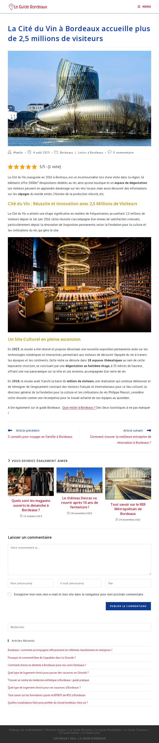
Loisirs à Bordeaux (90, 152)
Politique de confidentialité (25, 730)
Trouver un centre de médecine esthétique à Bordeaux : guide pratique (48, 680)
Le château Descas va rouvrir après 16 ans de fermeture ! (79, 503)
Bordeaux (66, 152)
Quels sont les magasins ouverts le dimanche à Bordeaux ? (31, 505)
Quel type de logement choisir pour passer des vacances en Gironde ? (48, 672)
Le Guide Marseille (81, 730)
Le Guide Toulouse (135, 730)
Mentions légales (55, 730)
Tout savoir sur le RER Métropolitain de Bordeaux (128, 509)
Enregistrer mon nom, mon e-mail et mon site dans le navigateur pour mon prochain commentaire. (79, 594)
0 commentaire (123, 152)
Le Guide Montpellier (108, 730)
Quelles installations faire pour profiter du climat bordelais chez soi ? (48, 702)
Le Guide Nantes (69, 733)
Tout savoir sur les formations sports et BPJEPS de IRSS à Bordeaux (47, 695)
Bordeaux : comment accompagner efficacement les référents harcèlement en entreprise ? (60, 650)
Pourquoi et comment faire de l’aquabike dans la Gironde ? (42, 657)
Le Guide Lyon (91, 733)
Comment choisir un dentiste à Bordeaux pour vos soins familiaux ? (47, 665)
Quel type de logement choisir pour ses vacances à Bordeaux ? (44, 687)
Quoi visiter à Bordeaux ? (79, 407)
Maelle (18, 152)
